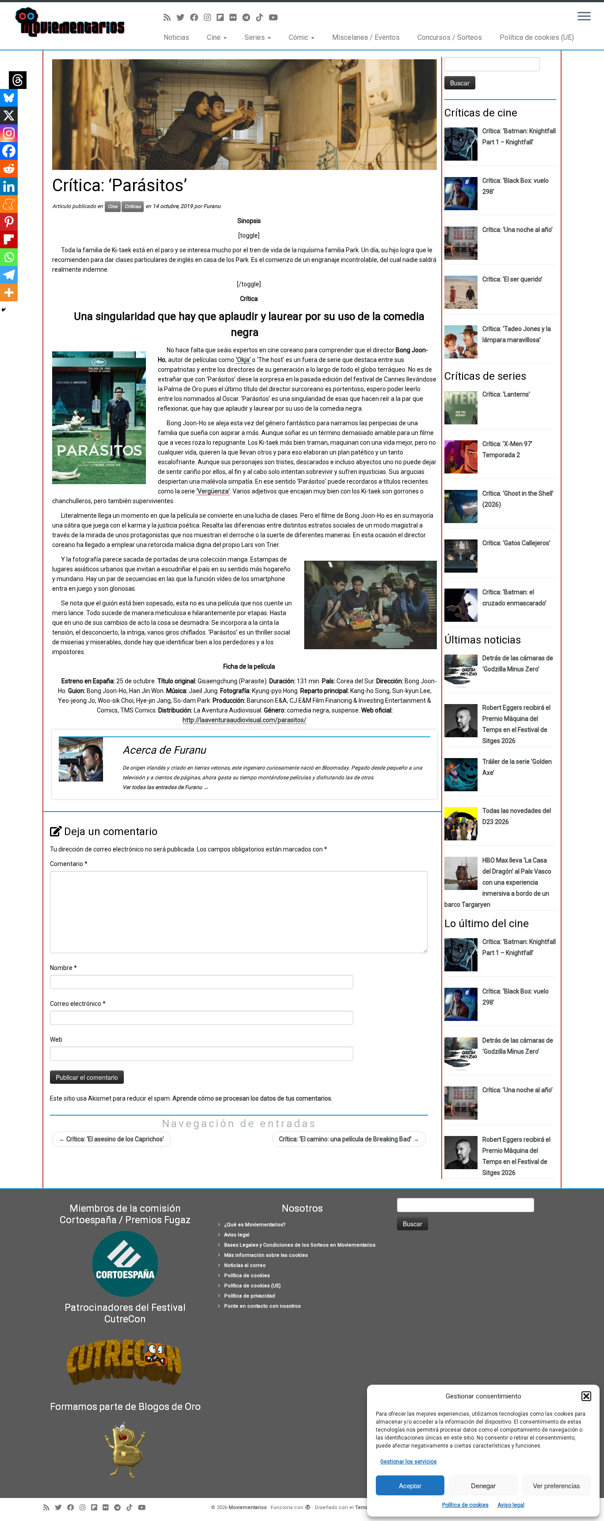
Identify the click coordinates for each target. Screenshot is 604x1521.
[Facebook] (9, 151)
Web (56, 1039)
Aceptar (410, 1485)
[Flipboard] (9, 239)
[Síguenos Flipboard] (223, 17)
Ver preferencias (556, 1485)
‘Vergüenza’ (213, 491)
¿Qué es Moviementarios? (255, 1225)
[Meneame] (9, 204)
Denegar (483, 1485)
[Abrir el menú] (584, 16)
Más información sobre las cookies (266, 1255)
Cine (214, 37)
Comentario (69, 863)
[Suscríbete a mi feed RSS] (170, 17)
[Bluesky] (9, 98)
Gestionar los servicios (408, 1462)
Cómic (299, 37)
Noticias (176, 37)
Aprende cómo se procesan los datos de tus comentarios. (252, 1098)
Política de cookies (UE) (537, 37)
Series (256, 37)
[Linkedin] (9, 186)
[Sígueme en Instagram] (210, 17)
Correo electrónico (78, 1003)
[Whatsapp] (9, 257)
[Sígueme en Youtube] (276, 17)
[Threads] (18, 80)
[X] (9, 115)
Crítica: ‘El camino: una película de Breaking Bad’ (349, 1139)
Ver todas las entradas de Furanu (165, 787)
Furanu (212, 206)
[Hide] (3, 309)
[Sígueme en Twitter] (183, 17)
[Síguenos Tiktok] (262, 17)
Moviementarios (248, 1507)
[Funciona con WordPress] (308, 1506)
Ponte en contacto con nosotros (262, 1306)
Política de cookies (465, 1505)
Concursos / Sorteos (449, 37)
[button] (586, 1396)
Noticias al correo (245, 1265)
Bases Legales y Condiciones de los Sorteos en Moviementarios (299, 1245)
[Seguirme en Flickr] (235, 17)
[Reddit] (9, 168)
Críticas (133, 206)
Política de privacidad (249, 1296)
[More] (9, 292)
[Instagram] (9, 133)
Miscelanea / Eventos (366, 37)
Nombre (63, 967)
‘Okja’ (243, 359)
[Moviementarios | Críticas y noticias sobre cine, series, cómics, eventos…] (69, 22)
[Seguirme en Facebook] (197, 17)
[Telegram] (9, 275)
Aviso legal (510, 1505)
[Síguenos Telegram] (249, 17)
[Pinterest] (9, 222)
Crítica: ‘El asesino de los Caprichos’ (111, 1139)
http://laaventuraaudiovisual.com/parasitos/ (244, 720)
